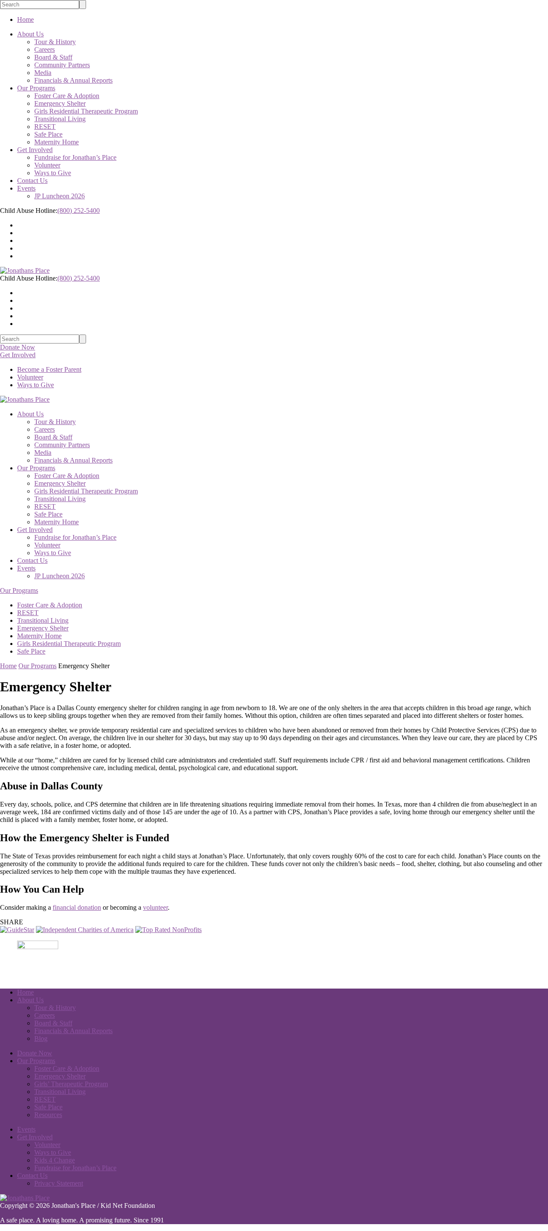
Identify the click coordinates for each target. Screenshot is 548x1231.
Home (25, 19)
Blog (41, 1038)
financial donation (77, 907)
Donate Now (17, 347)
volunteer (155, 907)
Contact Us (32, 180)
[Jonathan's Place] (25, 1197)
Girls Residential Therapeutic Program (86, 111)
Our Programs (36, 88)
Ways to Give (52, 172)
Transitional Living (60, 119)
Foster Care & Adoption (66, 95)
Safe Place (48, 134)
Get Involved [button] (18, 355)
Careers (44, 49)
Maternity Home (56, 142)
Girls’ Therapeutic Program (71, 1084)
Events (26, 188)
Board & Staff (53, 57)
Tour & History (55, 41)
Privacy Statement (58, 1183)
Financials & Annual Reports (73, 80)
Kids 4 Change (54, 1160)
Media (42, 72)
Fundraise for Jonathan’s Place (75, 157)
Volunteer (47, 165)
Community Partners (62, 65)
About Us (30, 34)
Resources (48, 1114)
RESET (45, 126)
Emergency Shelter (60, 103)
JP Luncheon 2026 (59, 196)
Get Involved (35, 149)
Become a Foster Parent (49, 369)
